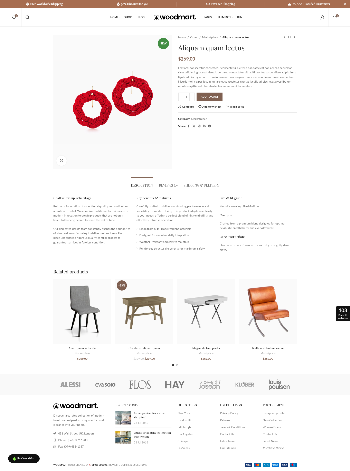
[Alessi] (70, 384)
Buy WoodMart (26, 458)
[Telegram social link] (209, 126)
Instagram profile (273, 413)
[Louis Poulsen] (279, 384)
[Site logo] (175, 17)
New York (184, 413)
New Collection (273, 420)
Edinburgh (184, 427)
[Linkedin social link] (204, 126)
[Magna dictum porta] (206, 311)
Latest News (227, 441)
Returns (225, 420)
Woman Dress (272, 427)
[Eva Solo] (105, 384)
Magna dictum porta (206, 348)
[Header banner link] (175, 4)
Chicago (183, 441)
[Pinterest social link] (199, 126)
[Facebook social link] (188, 126)
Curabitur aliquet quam (144, 348)
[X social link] (194, 126)
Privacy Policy (229, 413)
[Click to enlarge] (61, 161)
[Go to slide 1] (173, 365)
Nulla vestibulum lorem (268, 348)
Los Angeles (185, 434)
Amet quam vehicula (82, 348)
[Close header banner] (345, 4)
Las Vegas (184, 448)
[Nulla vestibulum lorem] (268, 311)
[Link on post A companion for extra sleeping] (123, 418)
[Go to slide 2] (177, 365)
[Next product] (294, 37)
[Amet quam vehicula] (82, 311)
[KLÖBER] (244, 384)
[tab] (142, 183)
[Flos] (140, 384)
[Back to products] (289, 37)
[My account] (322, 17)
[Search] (27, 17)
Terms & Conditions (232, 427)
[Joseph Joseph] (209, 384)
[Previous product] (284, 37)
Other (194, 37)
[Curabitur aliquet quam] (144, 311)
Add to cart (209, 96)
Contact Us (227, 434)
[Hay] (175, 384)
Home (182, 37)
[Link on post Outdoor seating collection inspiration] (123, 437)
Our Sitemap (228, 448)
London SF (184, 420)
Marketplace (210, 37)
